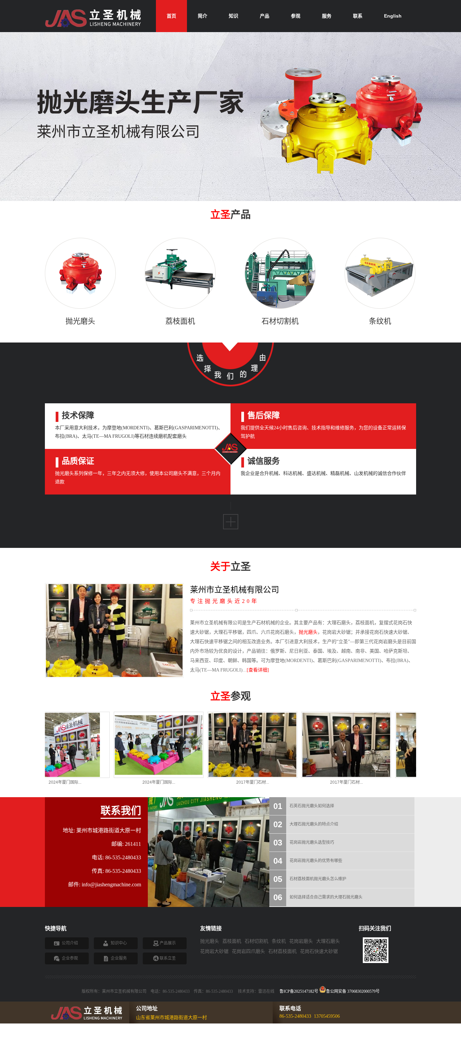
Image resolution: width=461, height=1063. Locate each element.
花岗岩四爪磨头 (248, 951)
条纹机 (279, 941)
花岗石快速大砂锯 (319, 951)
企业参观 (70, 958)
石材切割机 (256, 941)
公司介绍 (70, 943)
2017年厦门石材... (205, 782)
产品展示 (168, 943)
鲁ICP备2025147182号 (298, 991)
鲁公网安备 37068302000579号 (353, 991)
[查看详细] (258, 670)
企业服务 (119, 958)
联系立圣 (168, 958)
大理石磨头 (328, 941)
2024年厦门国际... (112, 782)
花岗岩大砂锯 (214, 951)
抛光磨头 (308, 632)
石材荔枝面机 (282, 951)
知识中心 (119, 943)
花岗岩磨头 (301, 941)
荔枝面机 (231, 941)
